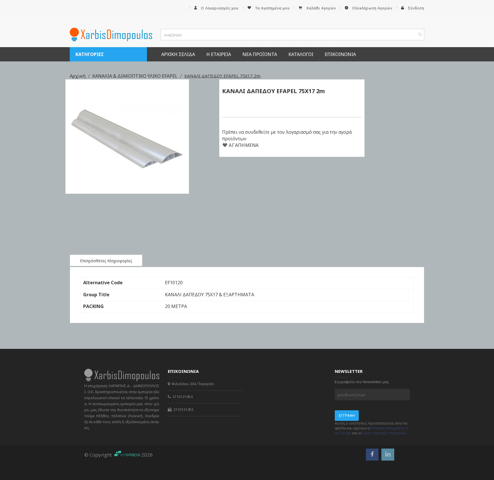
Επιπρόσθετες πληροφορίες (106, 260)
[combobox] (293, 34)
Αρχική (78, 76)
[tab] (106, 260)
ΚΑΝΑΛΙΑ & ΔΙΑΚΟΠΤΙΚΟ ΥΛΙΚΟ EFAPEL (135, 76)
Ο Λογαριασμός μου (220, 8)
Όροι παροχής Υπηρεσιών (384, 433)
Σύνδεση (416, 8)
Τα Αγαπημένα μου (272, 8)
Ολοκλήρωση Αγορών (372, 8)
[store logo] (111, 34)
